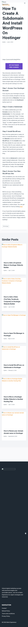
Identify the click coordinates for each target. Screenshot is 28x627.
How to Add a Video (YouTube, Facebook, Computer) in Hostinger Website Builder (12, 300)
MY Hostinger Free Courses (14, 66)
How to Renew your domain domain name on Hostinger (13, 432)
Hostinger (5, 226)
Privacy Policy (6, 616)
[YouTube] (25, 533)
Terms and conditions (8, 614)
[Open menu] (24, 3)
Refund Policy (6, 611)
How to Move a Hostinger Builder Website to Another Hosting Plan (13, 399)
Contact (4, 608)
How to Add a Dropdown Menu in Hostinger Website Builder (13, 265)
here (21, 207)
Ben (5, 42)
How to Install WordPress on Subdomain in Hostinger (14, 366)
